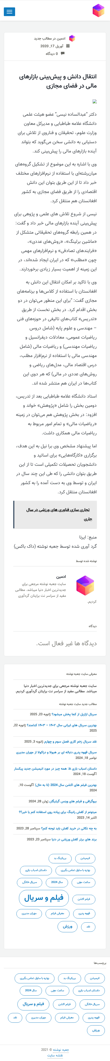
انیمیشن (85, 858)
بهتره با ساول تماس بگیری (75, 870)
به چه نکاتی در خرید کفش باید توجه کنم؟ (69, 828)
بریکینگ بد (60, 858)
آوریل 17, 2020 (53, 46)
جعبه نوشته (61, 1050)
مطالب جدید (43, 39)
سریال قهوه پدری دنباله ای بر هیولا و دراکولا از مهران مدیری (56, 752)
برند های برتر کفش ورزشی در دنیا (74, 839)
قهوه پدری (84, 913)
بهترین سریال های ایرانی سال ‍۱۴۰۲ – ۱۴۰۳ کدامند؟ (62, 725)
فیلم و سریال (43, 898)
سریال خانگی (29, 882)
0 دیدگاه (53, 54)
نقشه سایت (55, 1055)
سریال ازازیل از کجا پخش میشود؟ (74, 714)
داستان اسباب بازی (36, 870)
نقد (88, 927)
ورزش (67, 926)
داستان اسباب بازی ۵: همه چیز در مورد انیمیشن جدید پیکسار (55, 768)
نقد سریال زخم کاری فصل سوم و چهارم (70, 741)
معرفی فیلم (57, 913)
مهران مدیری (29, 913)
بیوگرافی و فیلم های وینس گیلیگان (73, 801)
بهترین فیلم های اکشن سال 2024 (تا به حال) (66, 785)
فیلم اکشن (84, 899)
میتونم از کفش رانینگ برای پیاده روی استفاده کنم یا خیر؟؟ (58, 812)
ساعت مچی (83, 882)
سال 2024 (57, 882)
